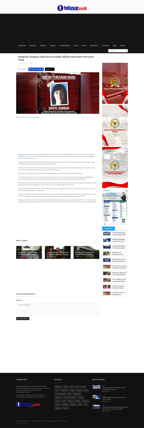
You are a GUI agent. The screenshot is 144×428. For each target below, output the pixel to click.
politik (80, 404)
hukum (86, 390)
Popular (109, 228)
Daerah (66, 387)
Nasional (70, 401)
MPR (64, 401)
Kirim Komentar (23, 318)
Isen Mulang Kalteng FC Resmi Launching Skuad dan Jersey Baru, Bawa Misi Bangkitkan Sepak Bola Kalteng (115, 408)
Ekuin (56, 390)
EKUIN (76, 45)
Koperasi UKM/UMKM (70, 397)
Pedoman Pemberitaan (50, 421)
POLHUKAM (22, 45)
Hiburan (79, 390)
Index (69, 394)
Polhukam (73, 404)
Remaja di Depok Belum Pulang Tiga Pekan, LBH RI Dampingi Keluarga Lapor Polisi (27, 254)
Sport (85, 404)
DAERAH (53, 45)
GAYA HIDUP (94, 45)
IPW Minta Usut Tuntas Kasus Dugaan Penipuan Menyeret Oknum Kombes (85, 254)
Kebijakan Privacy (38, 421)
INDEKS (122, 45)
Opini (114, 45)
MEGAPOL (43, 45)
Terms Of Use (23, 423)
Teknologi (58, 408)
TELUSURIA (105, 45)
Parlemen (85, 401)
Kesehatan (58, 397)
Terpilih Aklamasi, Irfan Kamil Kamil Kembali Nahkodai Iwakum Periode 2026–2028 (57, 254)
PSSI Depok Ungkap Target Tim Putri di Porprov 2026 (118, 241)
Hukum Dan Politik (60, 394)
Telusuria (65, 408)
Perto (31, 63)
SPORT (84, 45)
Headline (72, 390)
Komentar (19, 300)
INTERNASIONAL (64, 45)
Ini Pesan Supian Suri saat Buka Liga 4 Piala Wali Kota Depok (119, 234)
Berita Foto (58, 387)
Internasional (76, 394)
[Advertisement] (72, 28)
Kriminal (80, 397)
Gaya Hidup (64, 390)
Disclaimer (60, 421)
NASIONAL (32, 45)
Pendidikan (65, 404)
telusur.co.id (22, 154)
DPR (77, 387)
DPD (72, 387)
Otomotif (77, 401)
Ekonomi (83, 387)
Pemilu (57, 404)
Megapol (57, 401)
